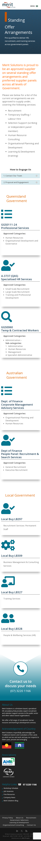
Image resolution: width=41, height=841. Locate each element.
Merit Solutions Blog (11, 801)
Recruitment (31, 818)
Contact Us (31, 825)
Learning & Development (19, 822)
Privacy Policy (7, 818)
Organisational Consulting (13, 825)
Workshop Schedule (11, 788)
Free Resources (9, 794)
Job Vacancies (9, 791)
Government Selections (19, 820)
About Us (19, 818)
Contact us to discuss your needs (20, 683)
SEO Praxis (26, 838)
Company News (9, 797)
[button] (32, 6)
